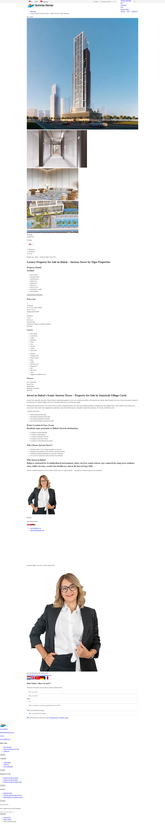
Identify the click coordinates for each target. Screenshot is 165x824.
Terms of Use (54, 717)
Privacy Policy (64, 717)
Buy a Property (7, 747)
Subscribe (3, 814)
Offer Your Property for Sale (11, 749)
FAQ (128, 11)
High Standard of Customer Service (13, 797)
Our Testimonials (8, 766)
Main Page (33, 11)
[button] (122, 2)
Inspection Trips (7, 793)
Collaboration (7, 762)
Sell (122, 7)
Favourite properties (105, 1)
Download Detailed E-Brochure (35, 295)
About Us (6, 764)
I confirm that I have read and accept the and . (49, 717)
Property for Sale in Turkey (10, 778)
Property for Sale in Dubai (10, 780)
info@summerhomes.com (37, 530)
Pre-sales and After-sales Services (12, 795)
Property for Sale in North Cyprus (12, 782)
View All (3, 754)
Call (38, 534)
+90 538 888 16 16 (35, 528)
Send (30, 722)
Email (30, 534)
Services (123, 11)
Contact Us (134, 11)
